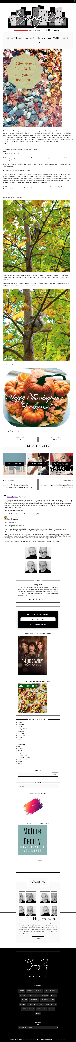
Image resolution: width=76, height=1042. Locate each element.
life (60, 439)
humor (20, 740)
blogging (21, 725)
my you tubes (22, 753)
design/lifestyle (23, 729)
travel (20, 764)
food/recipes (22, 733)
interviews (21, 744)
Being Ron (18, 1040)
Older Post (67, 481)
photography (22, 759)
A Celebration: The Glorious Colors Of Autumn (57, 486)
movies (20, 748)
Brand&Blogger (46, 1040)
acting (20, 722)
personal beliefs (24, 757)
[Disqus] (38, 518)
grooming (21, 735)
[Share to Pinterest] (23, 439)
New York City (23, 755)
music (20, 751)
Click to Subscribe (38, 624)
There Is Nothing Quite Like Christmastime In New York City (17, 486)
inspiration (54, 439)
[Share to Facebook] (21, 439)
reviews (20, 761)
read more (38, 938)
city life (20, 727)
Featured (21, 731)
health (20, 738)
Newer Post (9, 481)
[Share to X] (18, 439)
